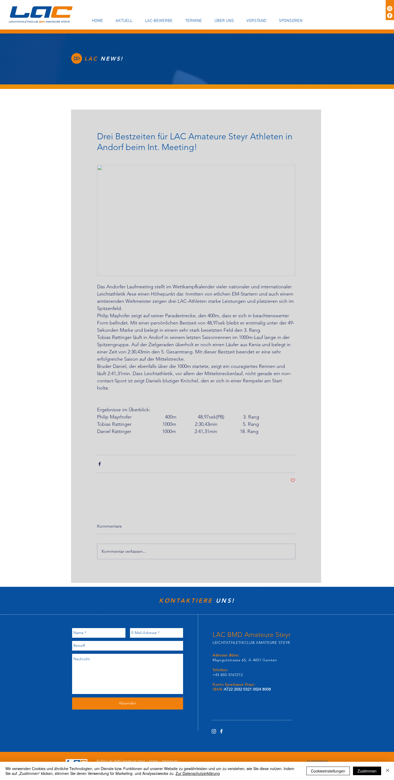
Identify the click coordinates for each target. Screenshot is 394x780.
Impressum (169, 761)
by (317, 761)
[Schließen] (387, 771)
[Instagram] (389, 8)
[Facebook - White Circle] (389, 15)
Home (153, 761)
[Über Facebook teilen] (99, 463)
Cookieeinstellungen (328, 771)
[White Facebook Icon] (221, 731)
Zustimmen (367, 771)
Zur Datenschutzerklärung (198, 773)
